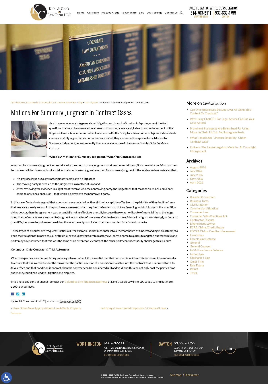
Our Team (93, 12)
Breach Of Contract (202, 197)
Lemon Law (197, 254)
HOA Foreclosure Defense (206, 250)
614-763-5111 (201, 12)
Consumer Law (199, 212)
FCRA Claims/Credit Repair (207, 227)
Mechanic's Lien (200, 257)
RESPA (194, 269)
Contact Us (171, 12)
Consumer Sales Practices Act (208, 216)
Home (81, 12)
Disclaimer (192, 375)
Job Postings (154, 12)
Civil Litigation (91, 102)
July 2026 (196, 171)
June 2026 (196, 175)
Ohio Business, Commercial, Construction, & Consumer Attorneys (43, 102)
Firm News (197, 235)
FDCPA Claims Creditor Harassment (213, 231)
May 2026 (196, 178)
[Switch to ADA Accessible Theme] (6, 377)
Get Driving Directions (116, 355)
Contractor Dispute (202, 219)
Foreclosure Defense (203, 238)
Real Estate (197, 265)
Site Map (175, 375)
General (195, 242)
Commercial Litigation (204, 208)
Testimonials (129, 12)
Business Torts (199, 200)
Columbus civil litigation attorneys (86, 281)
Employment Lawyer (202, 223)
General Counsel (200, 246)
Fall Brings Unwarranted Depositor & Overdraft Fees (133, 308)
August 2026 (198, 167)
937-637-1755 (225, 12)
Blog (141, 12)
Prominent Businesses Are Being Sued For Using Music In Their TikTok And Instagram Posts (219, 130)
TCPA (193, 273)
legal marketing (129, 377)
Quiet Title (197, 261)
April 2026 (196, 182)
